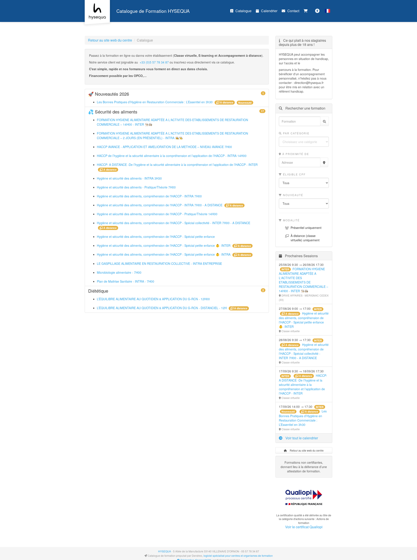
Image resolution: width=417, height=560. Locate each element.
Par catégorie (295, 133)
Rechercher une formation (305, 108)
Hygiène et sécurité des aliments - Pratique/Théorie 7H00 (136, 187)
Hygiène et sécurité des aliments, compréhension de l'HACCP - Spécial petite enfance (156, 236)
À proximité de (295, 154)
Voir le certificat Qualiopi (304, 526)
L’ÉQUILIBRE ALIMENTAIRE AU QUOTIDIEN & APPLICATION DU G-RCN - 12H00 (153, 299)
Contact (293, 10)
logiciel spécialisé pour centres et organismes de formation (238, 555)
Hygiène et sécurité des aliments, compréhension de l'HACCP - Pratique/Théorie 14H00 (157, 214)
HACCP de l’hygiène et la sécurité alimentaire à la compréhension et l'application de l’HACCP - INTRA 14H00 (172, 155)
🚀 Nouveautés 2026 (176, 94)
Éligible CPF (294, 174)
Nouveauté (292, 195)
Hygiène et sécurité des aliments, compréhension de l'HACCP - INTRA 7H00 (149, 196)
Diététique (176, 290)
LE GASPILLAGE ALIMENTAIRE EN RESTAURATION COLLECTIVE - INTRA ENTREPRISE (159, 263)
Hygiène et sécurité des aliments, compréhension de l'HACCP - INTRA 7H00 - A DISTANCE (160, 205)
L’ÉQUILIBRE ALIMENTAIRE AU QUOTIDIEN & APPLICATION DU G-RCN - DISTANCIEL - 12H (162, 308)
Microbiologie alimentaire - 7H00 (119, 272)
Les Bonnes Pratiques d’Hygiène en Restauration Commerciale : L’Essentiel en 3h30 (155, 102)
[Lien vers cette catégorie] (134, 94)
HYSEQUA (164, 551)
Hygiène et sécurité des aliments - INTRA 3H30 (129, 178)
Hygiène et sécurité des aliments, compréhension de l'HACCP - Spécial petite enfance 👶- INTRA (164, 254)
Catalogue (243, 10)
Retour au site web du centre (110, 40)
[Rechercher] (324, 121)
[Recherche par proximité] (324, 162)
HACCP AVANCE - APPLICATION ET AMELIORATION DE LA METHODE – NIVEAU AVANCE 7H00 (164, 147)
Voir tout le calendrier (301, 437)
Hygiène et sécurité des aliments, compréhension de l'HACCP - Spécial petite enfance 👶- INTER (164, 245)
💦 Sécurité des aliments (176, 111)
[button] (327, 11)
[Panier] (306, 11)
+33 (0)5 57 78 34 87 (154, 62)
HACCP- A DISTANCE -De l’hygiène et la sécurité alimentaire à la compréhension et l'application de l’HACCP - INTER (177, 164)
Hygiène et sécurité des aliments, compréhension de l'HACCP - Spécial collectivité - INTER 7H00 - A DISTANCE (173, 223)
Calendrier (269, 10)
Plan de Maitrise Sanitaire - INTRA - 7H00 (125, 281)
